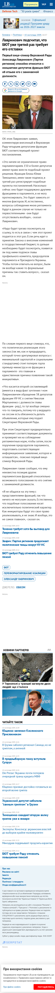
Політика (17, 34)
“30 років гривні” (30, 11)
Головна (6, 34)
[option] (27, 23)
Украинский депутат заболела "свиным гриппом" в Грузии (22, 802)
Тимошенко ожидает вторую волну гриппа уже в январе (25, 816)
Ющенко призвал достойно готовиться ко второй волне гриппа (27, 788)
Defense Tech (9, 11)
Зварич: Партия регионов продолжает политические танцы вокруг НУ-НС (25, 543)
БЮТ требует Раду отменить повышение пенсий (27, 555)
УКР (44, 4)
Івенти (5, 875)
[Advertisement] (27, 312)
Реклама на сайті (10, 871)
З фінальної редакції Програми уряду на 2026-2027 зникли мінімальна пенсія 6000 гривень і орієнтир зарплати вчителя (34, 28)
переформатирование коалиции (25, 573)
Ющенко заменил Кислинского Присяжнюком (22, 732)
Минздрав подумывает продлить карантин (27, 843)
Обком (20, 587)
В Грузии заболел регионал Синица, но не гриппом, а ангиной (26, 746)
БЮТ (6, 567)
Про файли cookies (12, 987)
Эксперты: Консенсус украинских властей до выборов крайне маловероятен (26, 830)
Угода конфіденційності (14, 884)
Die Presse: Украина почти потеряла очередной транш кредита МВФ (23, 774)
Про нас (6, 868)
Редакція (6, 878)
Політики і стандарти (12, 881)
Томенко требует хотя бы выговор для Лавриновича (26, 530)
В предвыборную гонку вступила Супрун (24, 760)
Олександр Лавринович (19, 579)
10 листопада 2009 (32, 35)
